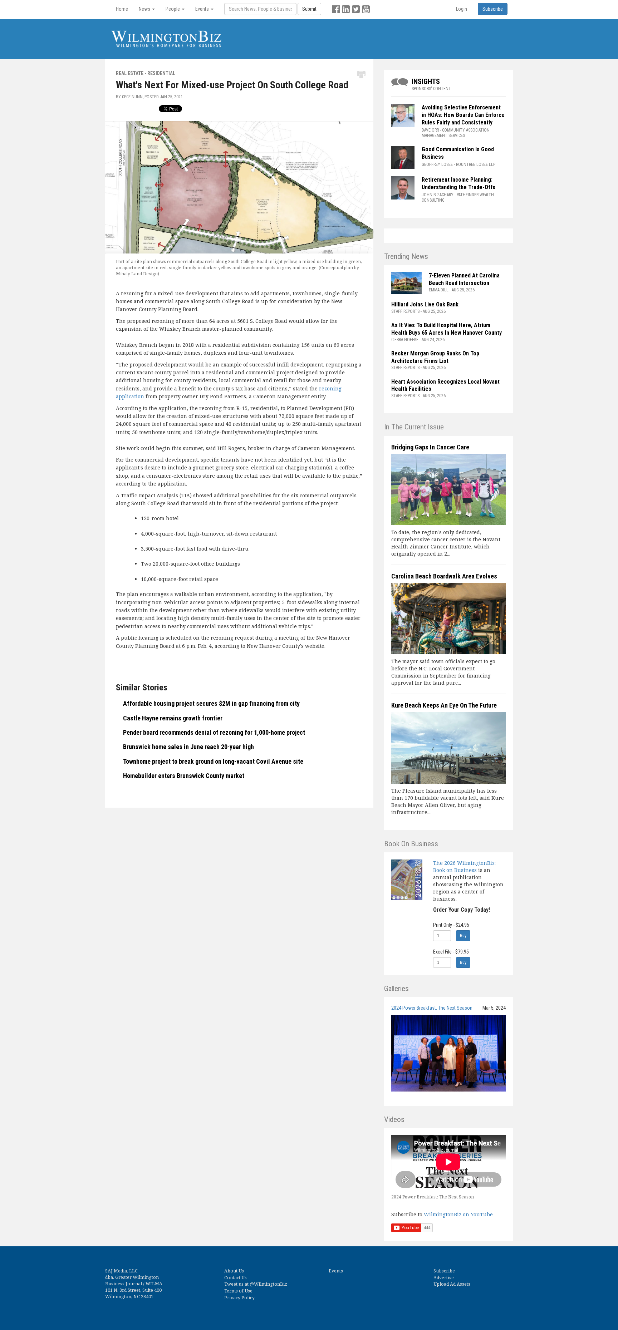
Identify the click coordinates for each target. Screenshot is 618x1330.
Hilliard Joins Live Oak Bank (424, 304)
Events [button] (202, 9)
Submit (309, 9)
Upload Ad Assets (451, 1284)
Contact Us (235, 1278)
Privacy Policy (239, 1298)
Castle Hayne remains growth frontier (172, 718)
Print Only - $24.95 (451, 925)
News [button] (145, 9)
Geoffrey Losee (437, 164)
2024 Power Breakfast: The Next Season (431, 1008)
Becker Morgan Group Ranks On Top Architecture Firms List (435, 357)
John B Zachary (437, 194)
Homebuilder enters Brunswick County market (183, 775)
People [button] (173, 9)
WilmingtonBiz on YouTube (458, 1214)
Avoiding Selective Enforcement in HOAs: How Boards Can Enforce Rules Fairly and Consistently (463, 115)
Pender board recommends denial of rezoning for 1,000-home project (214, 732)
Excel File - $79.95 (451, 952)
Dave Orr (430, 130)
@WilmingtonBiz (268, 1284)
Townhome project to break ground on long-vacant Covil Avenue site (213, 761)
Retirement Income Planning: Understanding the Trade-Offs (458, 183)
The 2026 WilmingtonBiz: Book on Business (464, 866)
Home (122, 9)
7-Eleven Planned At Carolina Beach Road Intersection (464, 279)
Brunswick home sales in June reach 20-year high (188, 746)
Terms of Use (238, 1291)
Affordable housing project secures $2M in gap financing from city (211, 703)
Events (336, 1271)
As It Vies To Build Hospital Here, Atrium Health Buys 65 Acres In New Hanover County (446, 329)
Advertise (443, 1278)
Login (461, 9)
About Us (234, 1271)
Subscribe (444, 1271)
